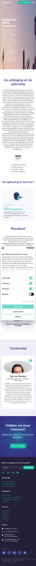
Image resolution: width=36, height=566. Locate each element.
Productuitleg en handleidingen (12, 497)
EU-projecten (6, 520)
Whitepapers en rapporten (10, 499)
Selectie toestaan (18, 311)
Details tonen (26, 301)
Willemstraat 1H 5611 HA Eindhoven (11, 535)
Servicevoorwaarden (10, 562)
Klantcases (5, 515)
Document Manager (8, 481)
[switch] (31, 283)
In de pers (5, 502)
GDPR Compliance (13, 209)
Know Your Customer (8, 486)
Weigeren (18, 316)
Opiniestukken (6, 495)
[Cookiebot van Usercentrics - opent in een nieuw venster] (26, 248)
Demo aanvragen (24, 2)
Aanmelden (29, 467)
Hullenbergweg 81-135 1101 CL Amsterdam (11, 540)
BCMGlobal (30, 107)
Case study (9, 59)
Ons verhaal (6, 511)
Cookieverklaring (17, 560)
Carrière (4, 517)
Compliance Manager (8, 484)
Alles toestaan (18, 306)
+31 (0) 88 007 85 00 (11, 531)
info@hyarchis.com (10, 528)
